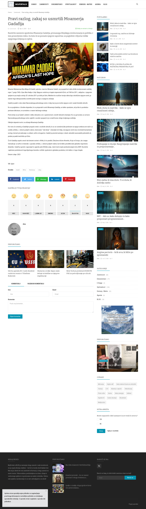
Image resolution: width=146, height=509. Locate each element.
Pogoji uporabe (133, 504)
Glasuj (101, 431)
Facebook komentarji (35, 284)
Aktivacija (101, 384)
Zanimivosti (44, 4)
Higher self (110, 384)
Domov (33, 4)
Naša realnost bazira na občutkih (126, 384)
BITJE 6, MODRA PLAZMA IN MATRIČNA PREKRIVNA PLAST (122, 65)
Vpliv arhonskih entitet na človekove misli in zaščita (124, 55)
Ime (9, 290)
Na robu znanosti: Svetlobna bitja (78, 465)
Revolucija (32, 170)
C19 (107, 389)
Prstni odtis (101, 393)
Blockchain (123, 398)
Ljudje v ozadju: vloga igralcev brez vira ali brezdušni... (78, 487)
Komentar (11, 299)
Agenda (98, 4)
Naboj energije (119, 393)
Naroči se (130, 478)
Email (54, 290)
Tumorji (100, 389)
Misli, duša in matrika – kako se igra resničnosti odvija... (123, 24)
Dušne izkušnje (112, 398)
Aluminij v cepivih (116, 389)
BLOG (105, 4)
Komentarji (15, 284)
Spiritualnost (70, 4)
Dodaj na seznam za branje (84, 28)
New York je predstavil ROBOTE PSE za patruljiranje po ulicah (79, 272)
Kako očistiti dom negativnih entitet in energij (124, 45)
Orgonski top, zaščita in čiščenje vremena (122, 35)
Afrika (24, 170)
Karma (110, 393)
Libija (39, 170)
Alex (24, 224)
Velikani (129, 393)
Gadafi (18, 170)
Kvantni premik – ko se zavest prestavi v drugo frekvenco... (77, 476)
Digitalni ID (101, 398)
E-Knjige (99, 283)
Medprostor (101, 402)
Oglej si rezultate (112, 431)
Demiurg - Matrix (85, 4)
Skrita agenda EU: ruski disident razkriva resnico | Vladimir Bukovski (21, 273)
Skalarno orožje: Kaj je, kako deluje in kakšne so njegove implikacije (48, 273)
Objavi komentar (15, 316)
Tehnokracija (128, 389)
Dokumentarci (56, 4)
